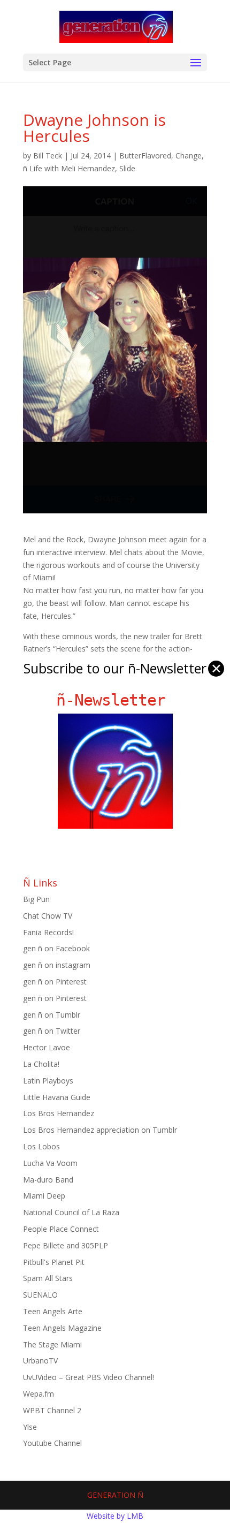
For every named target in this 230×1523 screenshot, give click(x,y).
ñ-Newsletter (115, 700)
